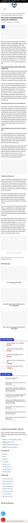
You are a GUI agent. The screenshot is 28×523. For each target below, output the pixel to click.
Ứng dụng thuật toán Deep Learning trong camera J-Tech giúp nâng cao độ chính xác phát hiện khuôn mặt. (15, 389)
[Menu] (2, 5)
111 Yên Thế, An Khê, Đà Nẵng (13, 439)
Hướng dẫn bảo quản (8, 491)
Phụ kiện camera (7, 471)
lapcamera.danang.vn (12, 447)
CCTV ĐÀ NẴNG (16, 22)
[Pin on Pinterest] (18, 253)
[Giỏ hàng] (26, 5)
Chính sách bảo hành (8, 481)
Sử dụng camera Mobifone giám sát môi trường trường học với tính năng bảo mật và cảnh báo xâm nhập (15, 401)
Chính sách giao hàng (8, 478)
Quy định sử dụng (7, 494)
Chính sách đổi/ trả (7, 483)
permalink (9, 259)
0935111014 (11, 442)
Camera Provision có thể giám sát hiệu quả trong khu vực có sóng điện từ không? (15, 395)
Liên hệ (4, 456)
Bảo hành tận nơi (11, 1)
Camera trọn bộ (6, 464)
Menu (5, 9)
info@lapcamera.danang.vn (12, 444)
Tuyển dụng (5, 461)
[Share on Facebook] (10, 253)
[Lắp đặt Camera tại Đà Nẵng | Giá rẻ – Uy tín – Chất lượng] (14, 5)
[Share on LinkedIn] (20, 253)
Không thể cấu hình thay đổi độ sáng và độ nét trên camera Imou (15, 412)
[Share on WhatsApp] (7, 253)
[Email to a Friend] (15, 253)
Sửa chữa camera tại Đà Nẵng (14, 13)
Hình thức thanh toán (8, 488)
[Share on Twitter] (12, 253)
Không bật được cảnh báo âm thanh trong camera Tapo (15, 383)
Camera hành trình (7, 469)
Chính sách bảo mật (7, 496)
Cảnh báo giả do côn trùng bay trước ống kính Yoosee (15, 407)
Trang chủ (3, 13)
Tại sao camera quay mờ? (11, 378)
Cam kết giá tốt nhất (6, 0)
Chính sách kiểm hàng (8, 486)
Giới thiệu (5, 454)
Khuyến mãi (5, 459)
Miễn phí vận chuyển (15, 0)
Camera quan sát (7, 466)
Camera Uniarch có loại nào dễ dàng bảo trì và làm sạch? (15, 418)
